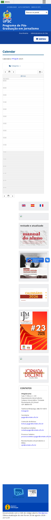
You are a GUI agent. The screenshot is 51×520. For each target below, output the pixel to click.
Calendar (9, 51)
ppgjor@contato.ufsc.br (29, 417)
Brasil (7, 2)
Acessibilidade (12, 7)
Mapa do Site (35, 7)
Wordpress (43, 513)
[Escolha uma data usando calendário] (9, 72)
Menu (42, 39)
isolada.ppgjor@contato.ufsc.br (32, 430)
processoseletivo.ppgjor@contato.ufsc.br (36, 436)
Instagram (25, 411)
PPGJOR (15, 59)
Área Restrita (23, 33)
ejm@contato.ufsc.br (28, 445)
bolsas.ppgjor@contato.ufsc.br (32, 424)
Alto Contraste (24, 7)
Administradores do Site (39, 33)
